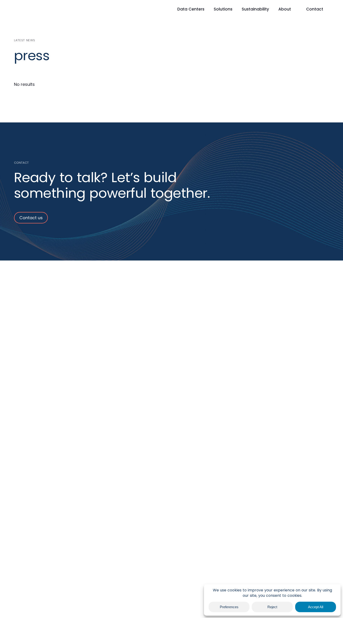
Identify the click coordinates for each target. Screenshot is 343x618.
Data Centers (190, 9)
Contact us (31, 218)
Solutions (223, 9)
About (284, 9)
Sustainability (255, 9)
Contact (314, 9)
